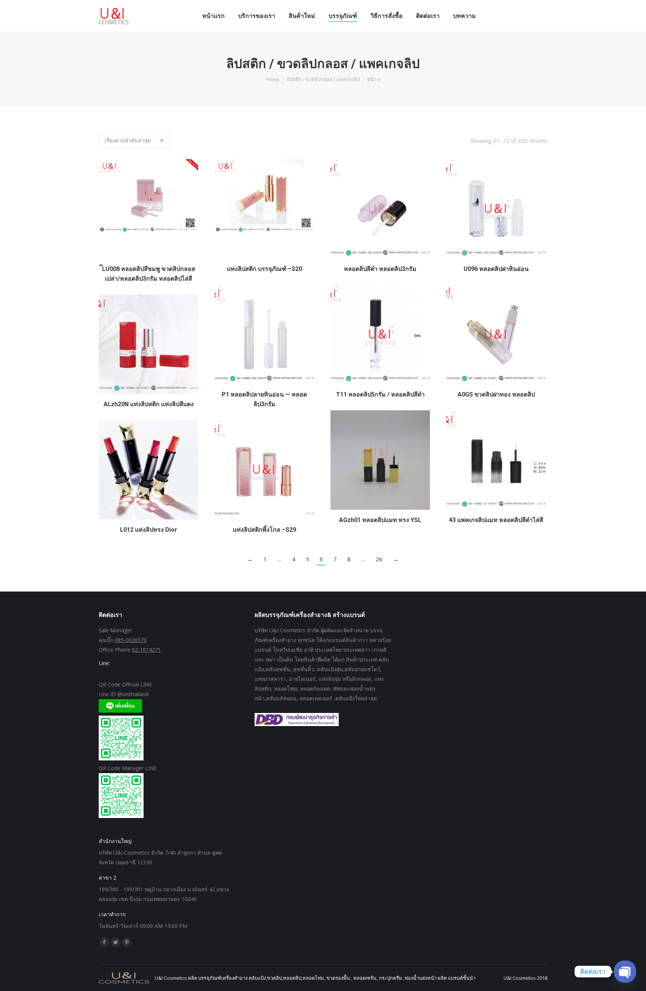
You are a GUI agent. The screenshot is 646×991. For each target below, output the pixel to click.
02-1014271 (146, 649)
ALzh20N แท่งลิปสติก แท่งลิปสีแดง (149, 404)
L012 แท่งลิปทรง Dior (148, 529)
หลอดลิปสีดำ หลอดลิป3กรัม (380, 268)
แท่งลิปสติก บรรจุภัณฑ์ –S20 (264, 268)
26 (379, 559)
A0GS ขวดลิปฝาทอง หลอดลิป (496, 394)
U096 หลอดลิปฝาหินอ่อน (496, 268)
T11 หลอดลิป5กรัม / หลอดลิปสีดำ (380, 394)
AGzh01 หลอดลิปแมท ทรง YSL (380, 520)
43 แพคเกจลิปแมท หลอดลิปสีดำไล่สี (496, 520)
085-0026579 (131, 639)
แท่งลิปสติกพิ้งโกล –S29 (264, 529)
